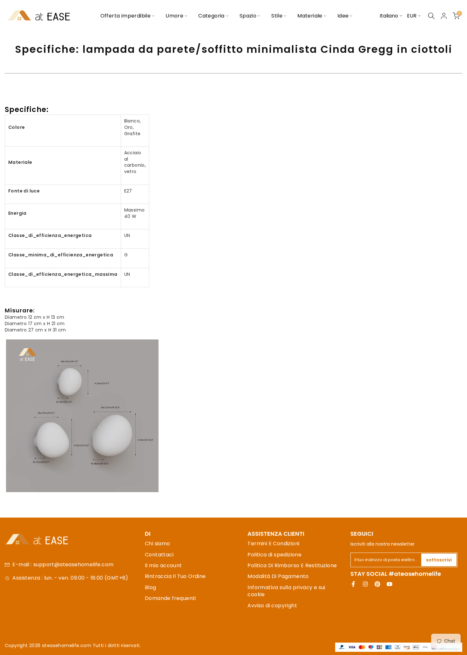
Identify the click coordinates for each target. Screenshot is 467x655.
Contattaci (159, 554)
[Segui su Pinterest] (377, 584)
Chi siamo (157, 543)
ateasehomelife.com (67, 645)
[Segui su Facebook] (353, 584)
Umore (174, 15)
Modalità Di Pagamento (277, 576)
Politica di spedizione (274, 554)
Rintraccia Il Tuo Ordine (175, 576)
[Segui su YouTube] (389, 584)
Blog (150, 587)
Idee (343, 15)
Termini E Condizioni (273, 543)
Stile (276, 15)
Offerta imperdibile (125, 15)
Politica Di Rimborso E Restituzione (292, 565)
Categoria (211, 15)
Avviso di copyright (272, 605)
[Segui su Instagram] (365, 584)
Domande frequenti (170, 598)
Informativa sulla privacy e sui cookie (286, 591)
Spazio (248, 15)
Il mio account (163, 565)
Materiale (309, 15)
